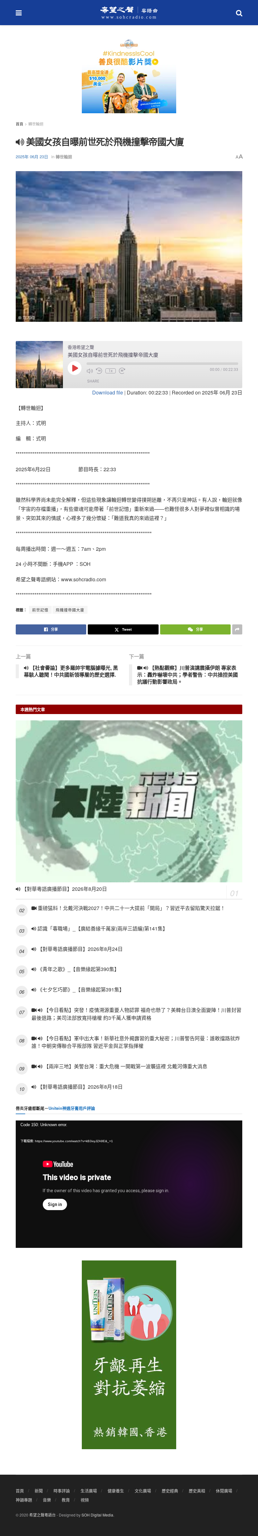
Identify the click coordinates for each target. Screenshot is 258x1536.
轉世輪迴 (35, 123)
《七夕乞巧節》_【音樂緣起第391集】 (80, 989)
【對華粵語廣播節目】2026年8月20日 (63, 888)
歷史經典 (170, 1491)
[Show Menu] (19, 12)
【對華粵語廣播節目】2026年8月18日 (79, 1086)
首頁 (19, 123)
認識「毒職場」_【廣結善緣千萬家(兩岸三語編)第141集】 (102, 928)
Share (93, 381)
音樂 (47, 1500)
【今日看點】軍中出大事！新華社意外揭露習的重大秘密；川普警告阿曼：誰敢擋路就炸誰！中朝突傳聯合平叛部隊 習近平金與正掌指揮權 (135, 1042)
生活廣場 (89, 1491)
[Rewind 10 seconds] (99, 371)
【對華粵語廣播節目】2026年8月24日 (79, 948)
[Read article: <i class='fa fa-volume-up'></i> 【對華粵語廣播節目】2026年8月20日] (129, 801)
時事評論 (61, 1491)
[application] (129, 1184)
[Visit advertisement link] (129, 79)
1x (111, 371)
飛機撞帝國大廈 (70, 609)
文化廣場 (143, 1491)
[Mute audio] (90, 371)
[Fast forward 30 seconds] (122, 371)
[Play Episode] (74, 368)
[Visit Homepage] (129, 12)
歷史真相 (197, 1491)
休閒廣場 (224, 1491)
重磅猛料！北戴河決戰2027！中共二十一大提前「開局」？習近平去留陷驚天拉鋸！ (130, 908)
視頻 (85, 1500)
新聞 (39, 1491)
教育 (66, 1500)
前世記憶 (40, 609)
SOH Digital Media (97, 1514)
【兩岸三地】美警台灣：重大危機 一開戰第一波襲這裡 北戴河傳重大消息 (124, 1066)
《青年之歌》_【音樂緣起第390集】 (77, 969)
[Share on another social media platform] (237, 629)
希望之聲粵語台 (42, 1514)
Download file (107, 392)
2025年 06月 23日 (32, 156)
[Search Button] (239, 12)
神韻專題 (24, 1500)
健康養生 (116, 1491)
